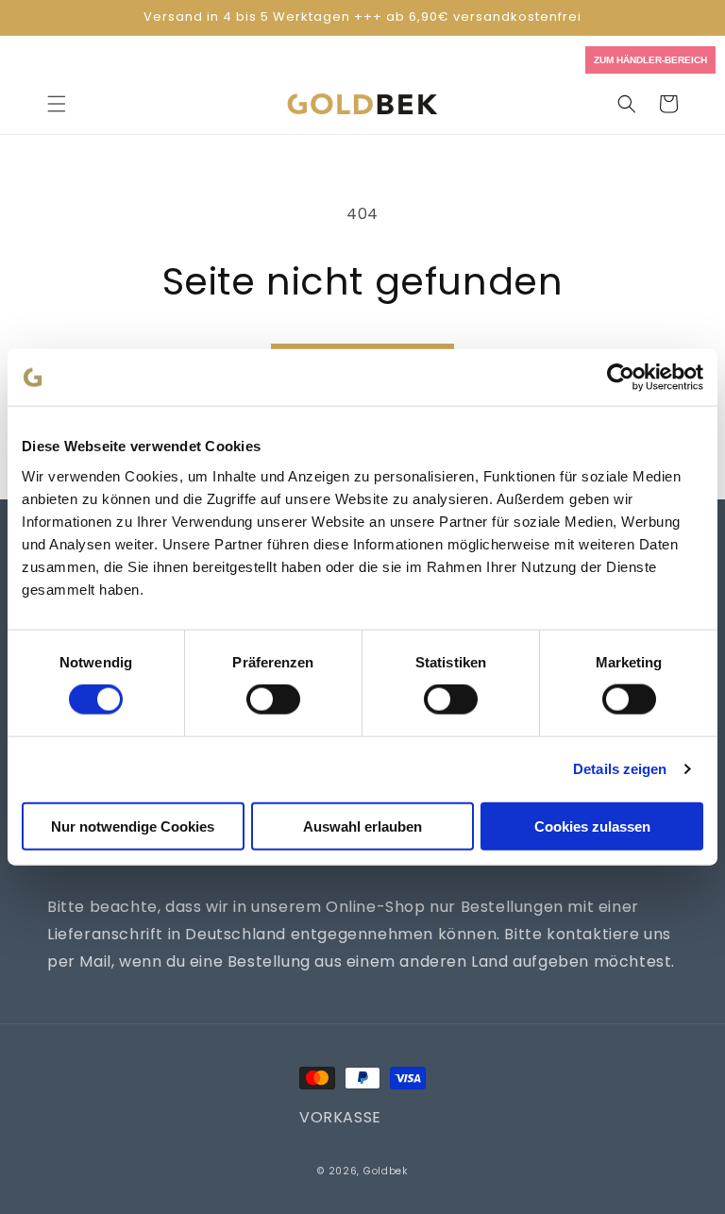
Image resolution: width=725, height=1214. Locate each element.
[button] (56, 104)
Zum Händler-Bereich (650, 60)
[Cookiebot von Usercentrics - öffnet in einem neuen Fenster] (620, 377)
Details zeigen (619, 769)
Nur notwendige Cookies (132, 826)
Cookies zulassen (592, 826)
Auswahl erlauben (362, 826)
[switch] (273, 699)
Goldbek (385, 1171)
